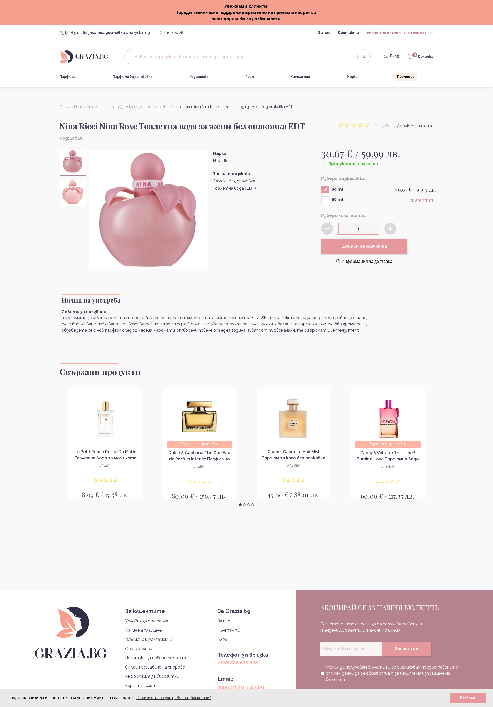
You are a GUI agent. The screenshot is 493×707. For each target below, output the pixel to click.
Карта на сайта (142, 685)
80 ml (337, 189)
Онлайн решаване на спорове (155, 667)
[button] (240, 504)
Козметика (199, 77)
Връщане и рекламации (148, 639)
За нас (324, 33)
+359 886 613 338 (418, 32)
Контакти (348, 33)
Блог (222, 639)
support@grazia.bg (240, 687)
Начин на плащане (143, 630)
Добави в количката (364, 246)
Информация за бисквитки (152, 676)
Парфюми (68, 77)
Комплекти (300, 77)
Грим (250, 77)
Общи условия (139, 648)
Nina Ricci (222, 160)
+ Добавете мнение (413, 125)
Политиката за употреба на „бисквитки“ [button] (173, 697)
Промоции (405, 77)
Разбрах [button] (467, 698)
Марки (352, 77)
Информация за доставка (366, 261)
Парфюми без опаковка (133, 77)
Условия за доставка (146, 620)
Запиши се (406, 648)
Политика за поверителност (155, 657)
